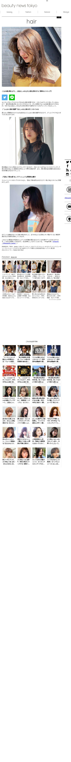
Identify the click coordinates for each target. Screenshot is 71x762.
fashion (28, 12)
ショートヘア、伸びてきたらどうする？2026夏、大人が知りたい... (9, 276)
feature (47, 12)
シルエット (27, 246)
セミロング (48, 246)
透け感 (52, 248)
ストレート (41, 246)
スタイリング (34, 246)
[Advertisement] (31, 319)
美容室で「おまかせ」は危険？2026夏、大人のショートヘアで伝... (24, 295)
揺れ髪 (40, 248)
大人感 (36, 248)
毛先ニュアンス (46, 248)
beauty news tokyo (18, 250)
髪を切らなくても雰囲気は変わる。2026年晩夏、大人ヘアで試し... (24, 276)
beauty (9, 12)
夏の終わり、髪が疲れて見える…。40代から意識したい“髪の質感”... (54, 276)
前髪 (32, 248)
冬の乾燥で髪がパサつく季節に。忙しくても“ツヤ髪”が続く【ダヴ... (39, 276)
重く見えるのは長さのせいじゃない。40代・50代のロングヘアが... (38, 295)
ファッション (8, 248)
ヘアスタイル (16, 248)
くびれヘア (21, 246)
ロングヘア (28, 248)
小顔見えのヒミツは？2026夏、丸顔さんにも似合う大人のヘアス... (9, 295)
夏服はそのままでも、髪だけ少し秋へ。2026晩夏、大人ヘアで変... (53, 295)
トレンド (53, 246)
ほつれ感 (22, 248)
